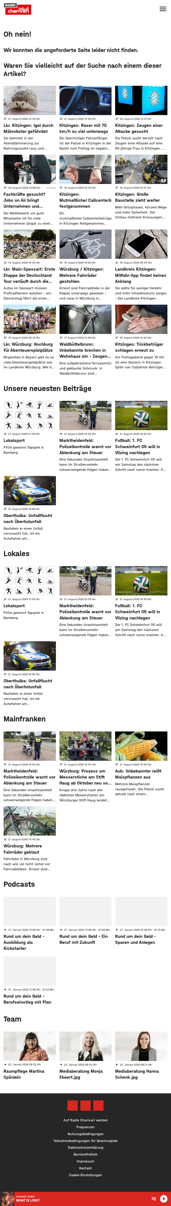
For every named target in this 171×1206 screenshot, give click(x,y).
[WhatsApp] (98, 1105)
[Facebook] (72, 1105)
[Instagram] (85, 1105)
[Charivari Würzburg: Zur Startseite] (18, 9)
